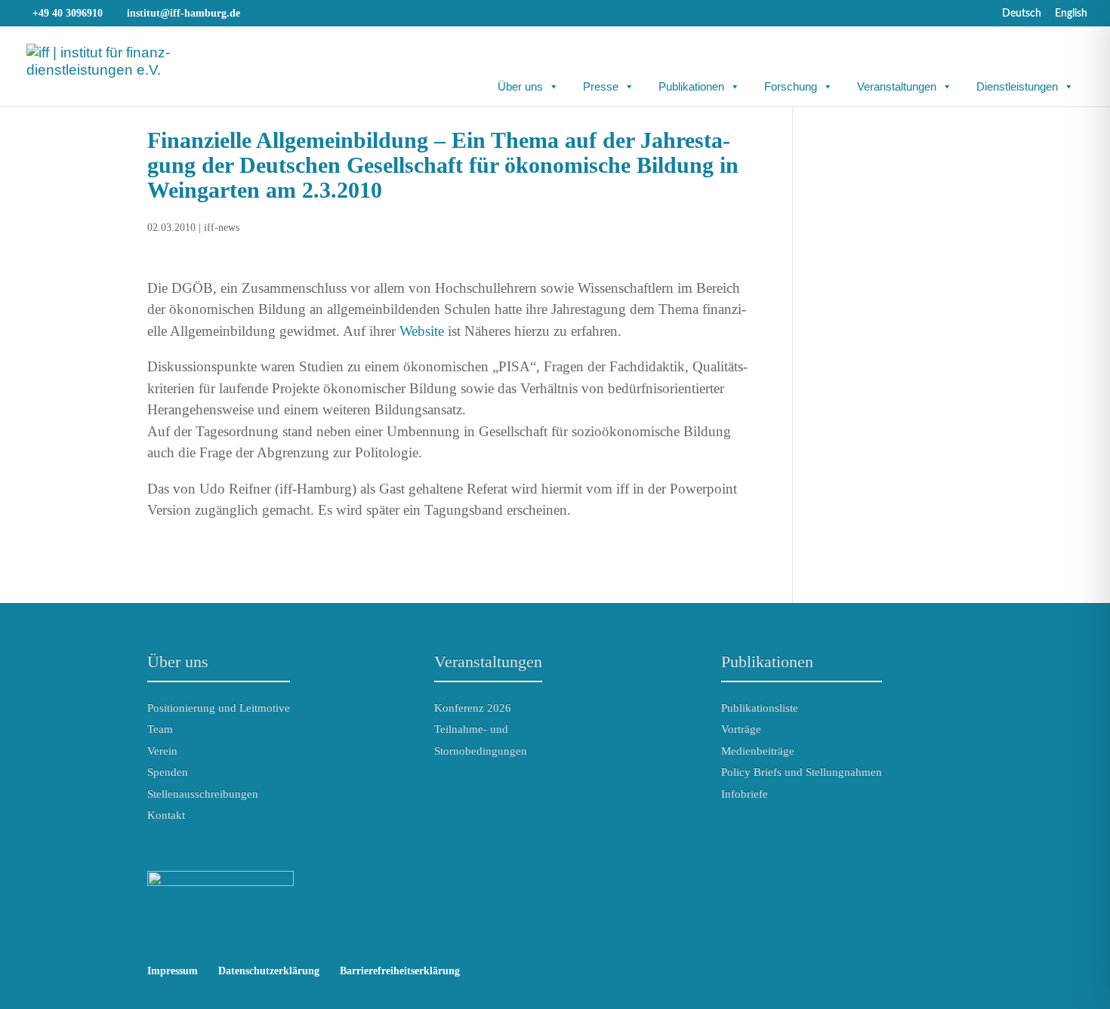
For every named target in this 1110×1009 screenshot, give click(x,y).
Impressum (172, 971)
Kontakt (166, 815)
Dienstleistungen (1017, 86)
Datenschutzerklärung (268, 971)
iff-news (221, 227)
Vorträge (741, 729)
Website (421, 331)
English (1071, 13)
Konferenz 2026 (472, 708)
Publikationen (691, 86)
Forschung (790, 86)
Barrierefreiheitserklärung (400, 971)
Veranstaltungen (896, 86)
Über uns (520, 86)
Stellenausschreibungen (202, 794)
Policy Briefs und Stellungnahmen (801, 772)
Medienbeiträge (757, 751)
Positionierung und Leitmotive (218, 708)
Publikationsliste (759, 708)
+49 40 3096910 (67, 13)
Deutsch (1021, 13)
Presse (600, 86)
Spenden (167, 772)
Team (160, 729)
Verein (162, 751)
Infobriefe (744, 794)
